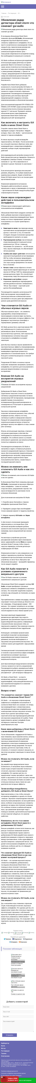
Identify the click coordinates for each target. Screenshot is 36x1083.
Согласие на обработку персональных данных (13, 1073)
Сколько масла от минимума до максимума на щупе (16, 976)
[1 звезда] (4, 932)
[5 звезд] (32, 932)
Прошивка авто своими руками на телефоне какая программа (18, 963)
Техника (3, 1053)
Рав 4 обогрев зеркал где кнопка (17, 985)
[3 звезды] (18, 932)
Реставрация (5, 1051)
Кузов (3, 1046)
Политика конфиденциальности (9, 1071)
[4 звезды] (25, 932)
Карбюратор (5, 1043)
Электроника (5, 1056)
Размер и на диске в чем (18, 994)
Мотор (3, 1048)
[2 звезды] (11, 932)
